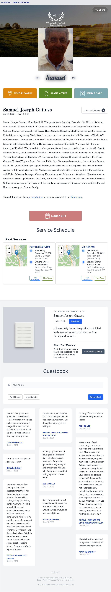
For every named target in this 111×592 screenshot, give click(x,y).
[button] (16, 253)
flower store (76, 197)
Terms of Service (63, 580)
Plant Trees (47, 278)
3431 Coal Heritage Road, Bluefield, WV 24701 (43, 270)
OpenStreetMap (58, 584)
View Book (60, 321)
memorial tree (36, 197)
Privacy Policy (48, 580)
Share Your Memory (93, 351)
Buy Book (75, 321)
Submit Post (95, 397)
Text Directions (35, 278)
